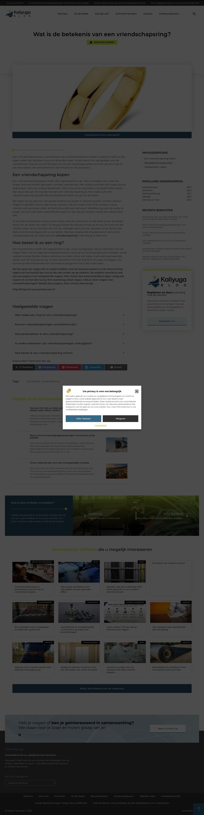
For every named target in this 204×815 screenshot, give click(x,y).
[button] (136, 391)
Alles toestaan (83, 418)
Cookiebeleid (100, 425)
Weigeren (120, 418)
